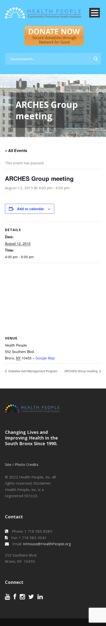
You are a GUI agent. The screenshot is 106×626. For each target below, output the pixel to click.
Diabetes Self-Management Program (32, 371)
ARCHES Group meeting (81, 371)
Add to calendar (30, 208)
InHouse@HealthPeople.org (47, 543)
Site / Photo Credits (21, 464)
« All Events (16, 150)
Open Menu (94, 12)
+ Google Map (44, 357)
